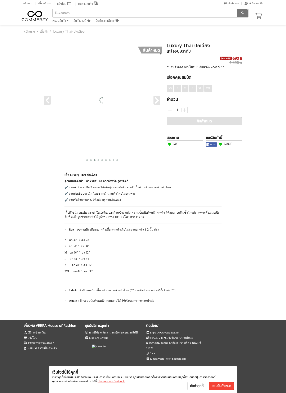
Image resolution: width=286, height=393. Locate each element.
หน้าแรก (27, 3)
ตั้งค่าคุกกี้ (197, 385)
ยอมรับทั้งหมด (221, 385)
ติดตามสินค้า (86, 4)
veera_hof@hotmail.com (172, 358)
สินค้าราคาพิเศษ (106, 20)
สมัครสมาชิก (255, 3)
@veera (104, 337)
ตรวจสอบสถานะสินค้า (41, 343)
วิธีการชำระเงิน (37, 332)
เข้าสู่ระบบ (233, 3)
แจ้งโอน (62, 4)
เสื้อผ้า (44, 31)
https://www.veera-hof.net (164, 332)
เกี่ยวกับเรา (44, 3)
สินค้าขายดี (80, 20)
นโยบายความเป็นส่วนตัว (111, 381)
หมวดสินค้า (59, 20)
